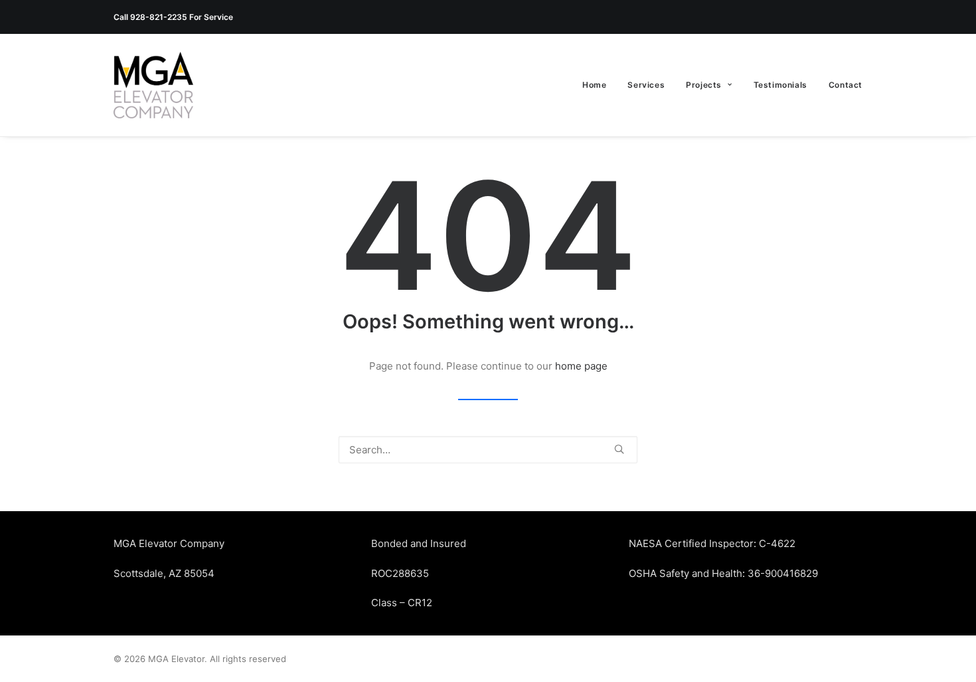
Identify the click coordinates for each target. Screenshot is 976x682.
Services (646, 85)
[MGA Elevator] (153, 85)
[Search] (488, 449)
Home (594, 85)
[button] (619, 449)
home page (581, 366)
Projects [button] (704, 85)
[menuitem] (598, 85)
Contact (845, 85)
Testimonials (780, 85)
